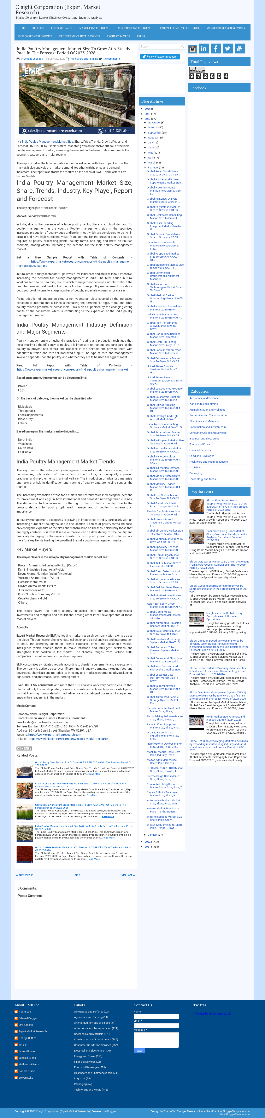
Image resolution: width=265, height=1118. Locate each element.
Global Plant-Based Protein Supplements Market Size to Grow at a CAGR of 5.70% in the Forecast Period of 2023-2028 (227, 505)
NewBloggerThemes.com (235, 1114)
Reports (38, 28)
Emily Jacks (26, 1024)
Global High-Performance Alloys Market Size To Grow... (162, 325)
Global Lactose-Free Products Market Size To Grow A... (165, 390)
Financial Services (200, 450)
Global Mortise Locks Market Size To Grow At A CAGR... (164, 597)
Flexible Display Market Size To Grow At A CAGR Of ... (163, 513)
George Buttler (27, 1038)
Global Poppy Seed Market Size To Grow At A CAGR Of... (163, 256)
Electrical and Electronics (204, 438)
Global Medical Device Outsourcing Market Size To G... (165, 298)
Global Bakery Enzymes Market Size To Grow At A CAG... (164, 689)
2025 (148, 108)
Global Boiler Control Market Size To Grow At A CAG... (164, 632)
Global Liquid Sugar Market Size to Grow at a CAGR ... (164, 556)
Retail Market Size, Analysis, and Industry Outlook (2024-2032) (225, 718)
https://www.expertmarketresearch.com (54, 734)
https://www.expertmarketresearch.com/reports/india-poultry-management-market (72, 369)
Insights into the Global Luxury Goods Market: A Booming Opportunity (224, 616)
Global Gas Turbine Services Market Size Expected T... (163, 335)
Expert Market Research (33, 1031)
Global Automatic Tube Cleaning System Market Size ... (163, 650)
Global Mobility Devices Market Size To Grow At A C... (164, 487)
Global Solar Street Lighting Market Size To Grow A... (163, 398)
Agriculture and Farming (84, 58)
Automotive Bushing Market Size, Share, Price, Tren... (163, 802)
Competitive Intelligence (180, 28)
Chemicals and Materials (204, 421)
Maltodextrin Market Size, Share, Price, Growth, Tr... (163, 761)
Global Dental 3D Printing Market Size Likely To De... (164, 343)
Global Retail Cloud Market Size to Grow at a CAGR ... (164, 173)
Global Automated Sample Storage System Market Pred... (163, 700)
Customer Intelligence (135, 28)
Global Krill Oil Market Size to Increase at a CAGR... (164, 564)
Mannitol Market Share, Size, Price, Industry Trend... (164, 753)
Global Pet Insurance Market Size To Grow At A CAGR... (164, 360)
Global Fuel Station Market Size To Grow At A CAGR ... (164, 497)
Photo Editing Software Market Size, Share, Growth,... (165, 718)
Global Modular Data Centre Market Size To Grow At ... (164, 477)
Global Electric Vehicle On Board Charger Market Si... (164, 505)
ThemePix (169, 1111)
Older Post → (127, 874)
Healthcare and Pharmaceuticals (208, 461)
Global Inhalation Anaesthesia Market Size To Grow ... (165, 308)
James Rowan (27, 1051)
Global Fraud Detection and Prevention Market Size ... (163, 573)
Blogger (111, 1111)
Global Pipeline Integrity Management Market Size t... (164, 190)
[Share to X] (26, 748)
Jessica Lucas (27, 1057)
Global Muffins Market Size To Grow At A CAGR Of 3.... (165, 540)
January (152, 834)
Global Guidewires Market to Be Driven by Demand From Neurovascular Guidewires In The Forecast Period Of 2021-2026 (219, 564)
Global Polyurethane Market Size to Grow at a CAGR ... (164, 208)
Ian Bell (23, 1044)
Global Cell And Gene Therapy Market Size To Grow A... (164, 589)
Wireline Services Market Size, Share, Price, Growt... (165, 818)
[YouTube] (240, 53)
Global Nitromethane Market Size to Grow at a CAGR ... (164, 581)
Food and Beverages (201, 455)
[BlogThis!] (22, 748)
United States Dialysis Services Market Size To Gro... (162, 369)
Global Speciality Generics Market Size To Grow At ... (164, 548)
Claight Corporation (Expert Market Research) (58, 9)
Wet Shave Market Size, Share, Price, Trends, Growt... (165, 826)
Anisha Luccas (32, 58)
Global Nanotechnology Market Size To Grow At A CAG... (164, 459)
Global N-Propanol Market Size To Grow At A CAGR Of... (165, 442)
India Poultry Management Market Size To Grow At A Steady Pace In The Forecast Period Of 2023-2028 (73, 51)
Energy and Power (200, 444)
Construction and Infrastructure (207, 427)
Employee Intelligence (35, 36)
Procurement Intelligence (79, 36)
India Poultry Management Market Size (47, 141)
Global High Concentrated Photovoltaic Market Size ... (164, 668)
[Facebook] (216, 53)
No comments (112, 58)
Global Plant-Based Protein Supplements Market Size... (165, 181)
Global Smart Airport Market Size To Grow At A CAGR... (164, 434)
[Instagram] (193, 53)
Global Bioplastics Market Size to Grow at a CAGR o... (165, 266)
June (151, 147)
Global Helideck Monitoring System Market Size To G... (164, 641)
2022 (148, 841)
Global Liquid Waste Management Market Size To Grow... (164, 614)
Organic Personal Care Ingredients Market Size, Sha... (163, 735)
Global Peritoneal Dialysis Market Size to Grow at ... (163, 200)
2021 (148, 846)
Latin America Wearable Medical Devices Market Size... (163, 245)
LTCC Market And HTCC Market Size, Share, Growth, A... (165, 769)
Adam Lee (25, 1011)
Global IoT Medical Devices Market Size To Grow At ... (164, 469)
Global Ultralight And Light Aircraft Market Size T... (162, 418)
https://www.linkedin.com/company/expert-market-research (68, 738)
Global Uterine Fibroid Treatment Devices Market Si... (164, 522)
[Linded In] (204, 53)
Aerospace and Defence (204, 398)
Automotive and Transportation (208, 415)
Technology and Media (203, 479)
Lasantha (204, 1111)
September (154, 132)
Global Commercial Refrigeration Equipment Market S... (163, 276)
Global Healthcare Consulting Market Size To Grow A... (164, 216)
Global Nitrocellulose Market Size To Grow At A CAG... (164, 450)
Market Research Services (225, 28)
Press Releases (61, 28)
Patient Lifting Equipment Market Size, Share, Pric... (163, 726)
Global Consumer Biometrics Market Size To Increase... (164, 351)
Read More (94, 773)
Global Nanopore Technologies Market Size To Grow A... (164, 287)
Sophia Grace (27, 1071)
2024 (148, 113)
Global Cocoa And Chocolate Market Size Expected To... (164, 660)
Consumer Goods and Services (207, 432)
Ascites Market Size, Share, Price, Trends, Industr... (163, 810)
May (150, 152)
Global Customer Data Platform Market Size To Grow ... (162, 677)
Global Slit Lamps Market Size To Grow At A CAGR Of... (165, 532)
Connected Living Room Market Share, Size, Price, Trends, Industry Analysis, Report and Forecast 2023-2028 (226, 535)
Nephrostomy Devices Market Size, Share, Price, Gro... (164, 745)
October (153, 127)
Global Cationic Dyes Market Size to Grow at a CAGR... (164, 236)
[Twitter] (228, 53)
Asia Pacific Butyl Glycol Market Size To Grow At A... (164, 605)
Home (21, 28)
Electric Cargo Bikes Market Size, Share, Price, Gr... (163, 778)
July (150, 142)
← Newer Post (24, 874)
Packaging (195, 473)
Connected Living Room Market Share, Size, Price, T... (165, 786)
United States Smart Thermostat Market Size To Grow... (164, 380)
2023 (148, 118)
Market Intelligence (95, 28)
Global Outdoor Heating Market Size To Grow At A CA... (164, 408)
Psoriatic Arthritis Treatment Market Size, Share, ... (163, 710)
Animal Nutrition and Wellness (207, 409)
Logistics (195, 467)
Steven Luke (26, 1077)
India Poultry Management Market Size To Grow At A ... (165, 316)
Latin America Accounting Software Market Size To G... (165, 426)
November (154, 122)
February (153, 167)
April (151, 157)
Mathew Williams (29, 1064)
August (152, 137)
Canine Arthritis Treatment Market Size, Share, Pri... (162, 794)
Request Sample (118, 36)
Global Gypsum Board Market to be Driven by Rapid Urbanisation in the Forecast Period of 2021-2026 (219, 588)
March (151, 162)
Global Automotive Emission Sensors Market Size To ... (164, 624)
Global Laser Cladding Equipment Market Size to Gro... (164, 226)
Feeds (141, 36)
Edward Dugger (28, 1018)
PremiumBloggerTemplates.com (231, 1111)
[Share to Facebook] (30, 748)
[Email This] (18, 748)
